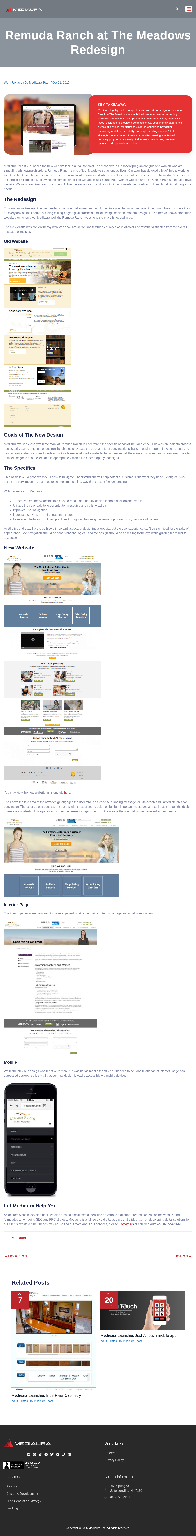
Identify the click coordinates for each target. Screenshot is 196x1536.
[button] (177, 9)
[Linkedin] (69, 1454)
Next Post (183, 1256)
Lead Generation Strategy (23, 1501)
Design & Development (22, 1493)
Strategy (12, 1486)
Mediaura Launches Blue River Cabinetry (46, 1395)
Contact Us (126, 1224)
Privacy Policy (114, 1460)
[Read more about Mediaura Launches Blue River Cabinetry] (53, 1340)
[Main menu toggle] (188, 9)
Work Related (13, 82)
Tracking (12, 1508)
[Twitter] (52, 1454)
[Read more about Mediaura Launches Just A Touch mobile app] (142, 1310)
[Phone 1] (63, 1454)
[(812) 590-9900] (117, 1497)
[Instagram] (34, 1454)
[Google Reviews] (57, 1454)
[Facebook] (29, 1454)
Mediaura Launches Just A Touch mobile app (138, 1335)
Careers (109, 1452)
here (67, 792)
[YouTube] (46, 1454)
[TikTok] (40, 1454)
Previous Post (15, 1256)
